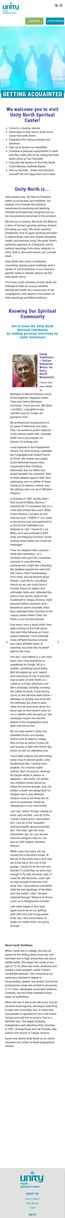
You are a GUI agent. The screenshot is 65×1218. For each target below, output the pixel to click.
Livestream (55, 21)
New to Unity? (32, 1198)
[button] (7, 642)
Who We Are (32, 1203)
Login (32, 1207)
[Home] (11, 8)
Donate (34, 21)
